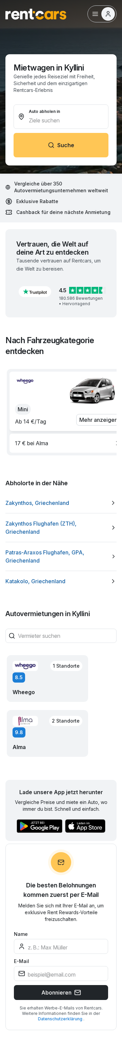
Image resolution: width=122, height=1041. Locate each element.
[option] (61, 503)
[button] (35, 291)
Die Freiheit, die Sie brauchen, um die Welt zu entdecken (58, 956)
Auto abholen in (44, 111)
